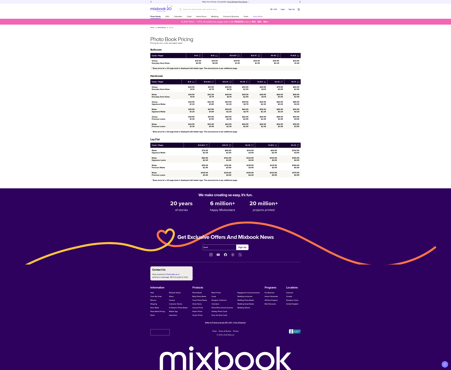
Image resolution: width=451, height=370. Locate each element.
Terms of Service (225, 331)
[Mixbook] (161, 9)
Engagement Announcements (248, 292)
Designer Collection (219, 300)
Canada (289, 296)
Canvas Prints (197, 307)
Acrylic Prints (197, 315)
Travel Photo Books (199, 300)
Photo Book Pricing (157, 311)
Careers (172, 300)
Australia (289, 292)
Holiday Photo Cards (219, 311)
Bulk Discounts (270, 304)
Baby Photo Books (199, 296)
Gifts (167, 16)
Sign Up (292, 9)
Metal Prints (216, 292)
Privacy (236, 331)
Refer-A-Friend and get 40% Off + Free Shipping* (225, 322)
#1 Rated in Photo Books (178, 307)
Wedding (214, 16)
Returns (153, 300)
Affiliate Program (271, 300)
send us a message (160, 277)
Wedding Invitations (244, 296)
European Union (292, 300)
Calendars (178, 16)
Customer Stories (175, 304)
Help (152, 292)
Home (152, 27)
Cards (189, 16)
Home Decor (201, 16)
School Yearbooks (271, 296)
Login (283, 9)
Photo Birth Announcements (222, 307)
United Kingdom (292, 304)
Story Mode (154, 307)
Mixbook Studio (175, 292)
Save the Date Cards (219, 315)
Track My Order (156, 296)
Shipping (153, 304)
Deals (246, 16)
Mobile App (173, 311)
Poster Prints (197, 311)
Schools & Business (231, 16)
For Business (269, 292)
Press (214, 331)
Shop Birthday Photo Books (237, 2)
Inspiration (173, 315)
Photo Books (155, 16)
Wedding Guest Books (245, 304)
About (171, 296)
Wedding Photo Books (245, 300)
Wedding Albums (243, 307)
